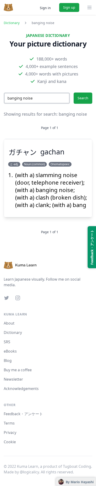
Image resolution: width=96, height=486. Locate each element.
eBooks (10, 351)
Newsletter (13, 379)
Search (83, 98)
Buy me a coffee (18, 369)
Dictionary (12, 23)
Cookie (10, 441)
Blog (8, 360)
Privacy (10, 432)
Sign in (45, 8)
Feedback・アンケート (23, 413)
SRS (7, 341)
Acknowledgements (21, 388)
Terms (9, 423)
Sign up (69, 7)
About (9, 323)
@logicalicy (29, 472)
